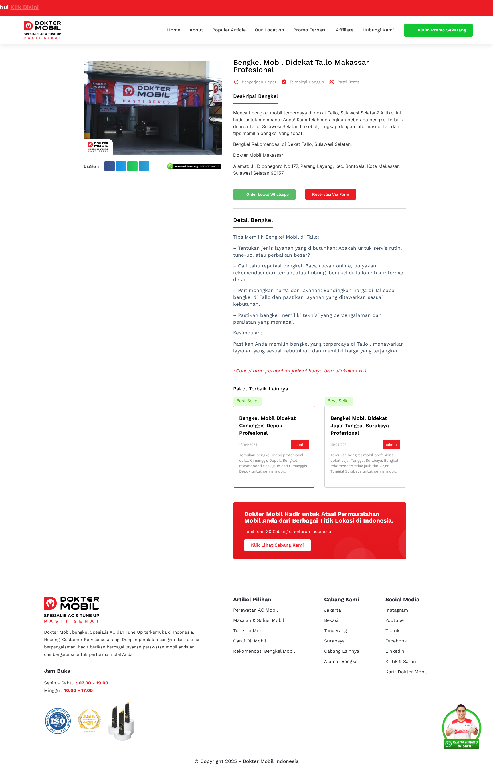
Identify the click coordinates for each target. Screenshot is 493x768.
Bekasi (331, 620)
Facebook (396, 641)
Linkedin (394, 651)
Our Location (269, 30)
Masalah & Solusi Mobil (258, 620)
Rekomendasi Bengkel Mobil (264, 651)
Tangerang (335, 630)
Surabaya (334, 641)
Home (173, 30)
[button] (109, 166)
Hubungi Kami (378, 30)
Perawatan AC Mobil (255, 610)
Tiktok (392, 630)
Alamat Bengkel (341, 661)
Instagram (396, 610)
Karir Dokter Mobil (406, 671)
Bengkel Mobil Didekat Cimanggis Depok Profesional (267, 425)
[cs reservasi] (461, 728)
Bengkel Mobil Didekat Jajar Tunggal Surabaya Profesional (359, 425)
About (196, 30)
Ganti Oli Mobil (249, 641)
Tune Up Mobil (249, 630)
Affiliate (344, 30)
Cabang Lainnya (341, 651)
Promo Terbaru (310, 30)
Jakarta (332, 610)
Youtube (394, 620)
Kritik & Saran (400, 661)
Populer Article (229, 30)
